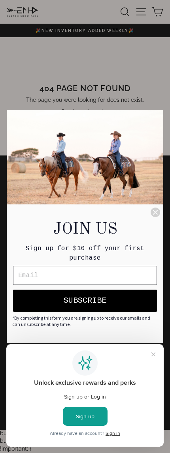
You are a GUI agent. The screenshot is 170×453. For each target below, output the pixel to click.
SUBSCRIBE (85, 300)
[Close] (155, 212)
